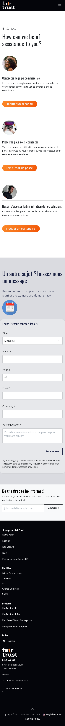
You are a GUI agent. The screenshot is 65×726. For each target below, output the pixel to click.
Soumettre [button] (52, 451)
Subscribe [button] (53, 508)
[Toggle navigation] (60, 5)
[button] (32, 708)
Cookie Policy (32, 718)
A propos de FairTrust (13, 530)
